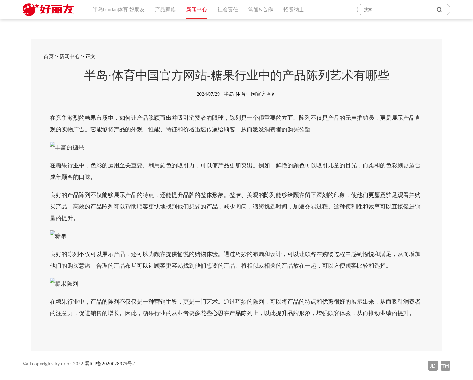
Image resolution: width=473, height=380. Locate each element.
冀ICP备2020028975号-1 (110, 363)
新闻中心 (69, 56)
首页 (48, 56)
